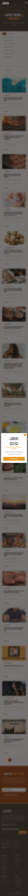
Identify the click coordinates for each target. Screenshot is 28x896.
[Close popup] (25, 435)
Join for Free (14, 458)
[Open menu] (26, 2)
